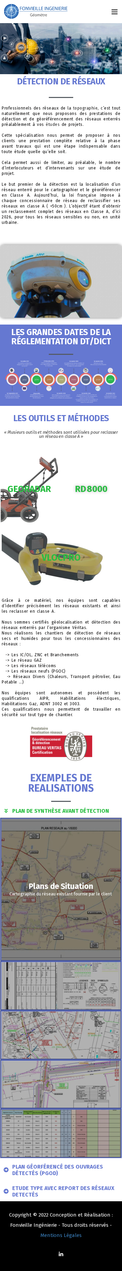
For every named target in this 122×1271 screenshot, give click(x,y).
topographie (85, 108)
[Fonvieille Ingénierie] (36, 11)
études (53, 124)
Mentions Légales (61, 1235)
